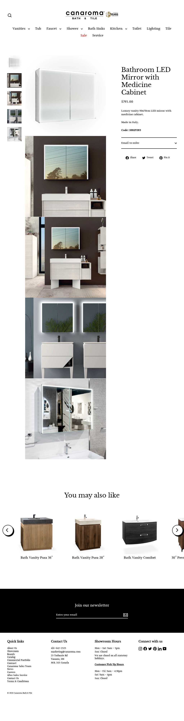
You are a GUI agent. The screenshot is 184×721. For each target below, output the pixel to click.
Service (98, 35)
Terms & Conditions (18, 681)
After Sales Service (17, 675)
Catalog (11, 657)
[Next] (177, 530)
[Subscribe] (125, 615)
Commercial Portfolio (18, 660)
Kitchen (116, 28)
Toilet (136, 28)
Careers (11, 672)
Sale (83, 35)
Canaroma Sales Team (19, 666)
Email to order (130, 143)
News (10, 669)
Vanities (19, 28)
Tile (168, 28)
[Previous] (8, 530)
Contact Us (13, 678)
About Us (12, 648)
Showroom (13, 651)
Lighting (153, 28)
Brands (11, 654)
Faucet (52, 28)
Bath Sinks (96, 28)
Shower (73, 28)
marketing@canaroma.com (65, 652)
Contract (11, 663)
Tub (38, 28)
